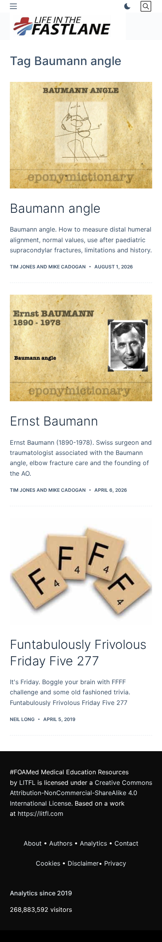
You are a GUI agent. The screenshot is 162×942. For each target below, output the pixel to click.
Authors (60, 843)
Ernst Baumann (54, 421)
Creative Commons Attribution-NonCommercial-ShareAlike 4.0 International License (81, 793)
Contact (126, 843)
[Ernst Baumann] (81, 348)
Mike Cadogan (67, 267)
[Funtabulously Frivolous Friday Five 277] (81, 571)
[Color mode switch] (126, 6)
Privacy (115, 863)
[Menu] (13, 6)
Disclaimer (83, 863)
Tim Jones (22, 267)
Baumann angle (55, 208)
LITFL (27, 782)
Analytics (93, 843)
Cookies (49, 863)
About (33, 843)
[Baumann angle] (81, 135)
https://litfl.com (40, 813)
